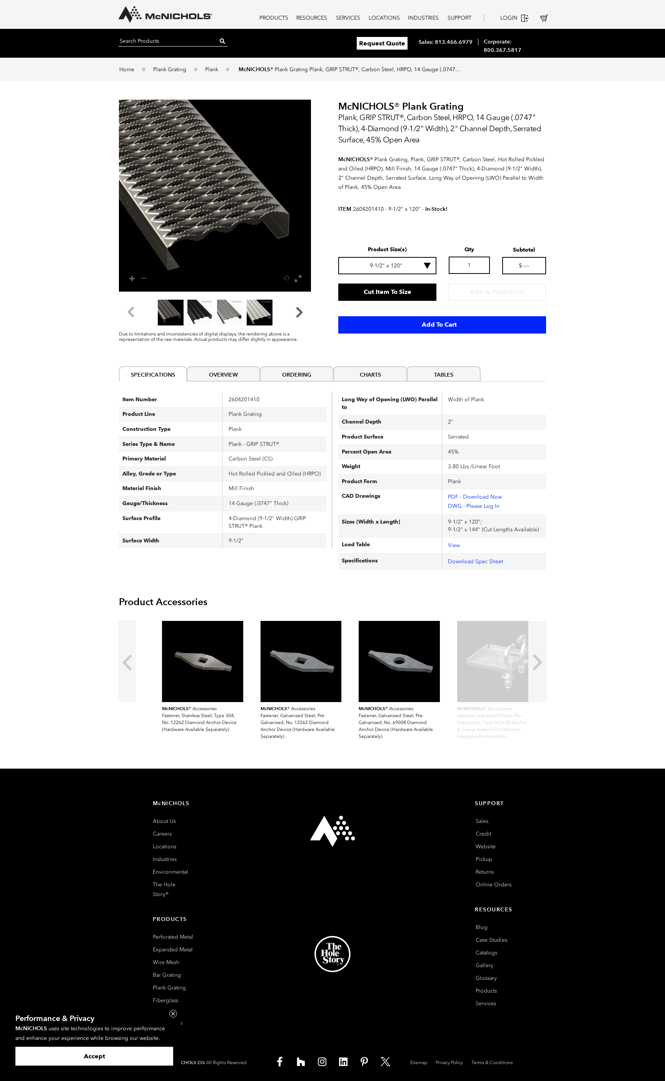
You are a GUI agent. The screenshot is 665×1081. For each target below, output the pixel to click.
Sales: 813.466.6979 (446, 41)
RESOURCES (311, 18)
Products (486, 991)
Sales (482, 821)
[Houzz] (301, 1061)
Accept (94, 1056)
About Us (164, 821)
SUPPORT (459, 18)
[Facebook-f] (279, 1061)
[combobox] (387, 265)
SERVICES (348, 18)
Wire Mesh (166, 962)
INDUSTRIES (423, 18)
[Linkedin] (343, 1061)
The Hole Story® (164, 889)
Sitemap (419, 1062)
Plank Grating (169, 69)
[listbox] (215, 312)
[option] (171, 312)
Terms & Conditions (492, 1062)
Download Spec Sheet (475, 561)
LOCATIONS (384, 18)
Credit (483, 834)
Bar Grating (167, 975)
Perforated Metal (173, 937)
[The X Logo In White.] (385, 1061)
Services (486, 1003)
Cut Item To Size (387, 291)
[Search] (222, 41)
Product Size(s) (387, 250)
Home (126, 69)
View (454, 545)
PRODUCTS (273, 18)
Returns (485, 872)
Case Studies (491, 940)
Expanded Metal (173, 949)
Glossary (486, 978)
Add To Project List (497, 291)
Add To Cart (439, 324)
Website (486, 846)
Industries (165, 859)
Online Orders (493, 884)
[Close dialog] (173, 1014)
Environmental (170, 872)
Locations (164, 846)
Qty (469, 250)
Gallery (484, 965)
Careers (162, 834)
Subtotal (524, 250)
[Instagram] (322, 1061)
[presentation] (127, 661)
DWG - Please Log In (474, 506)
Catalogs (486, 952)
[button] (215, 196)
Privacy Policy (449, 1062)
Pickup (484, 859)
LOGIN (509, 18)
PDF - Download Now (475, 497)
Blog (482, 927)
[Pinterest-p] (364, 1061)
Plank (211, 69)
